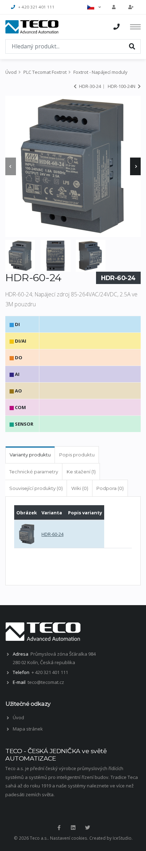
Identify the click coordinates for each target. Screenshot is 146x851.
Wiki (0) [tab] (79, 488)
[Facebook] (59, 828)
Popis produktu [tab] (77, 454)
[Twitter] (88, 828)
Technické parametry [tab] (33, 471)
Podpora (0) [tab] (110, 488)
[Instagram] (73, 828)
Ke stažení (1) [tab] (81, 471)
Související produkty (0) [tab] (36, 488)
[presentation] (10, 166)
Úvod (11, 72)
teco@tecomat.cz (46, 682)
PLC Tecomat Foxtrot (45, 72)
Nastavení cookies (68, 838)
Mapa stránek (28, 729)
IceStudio (122, 838)
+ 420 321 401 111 (36, 7)
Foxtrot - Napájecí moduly (100, 72)
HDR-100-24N (122, 86)
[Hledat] (132, 46)
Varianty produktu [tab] (30, 454)
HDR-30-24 (89, 86)
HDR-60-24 (52, 534)
